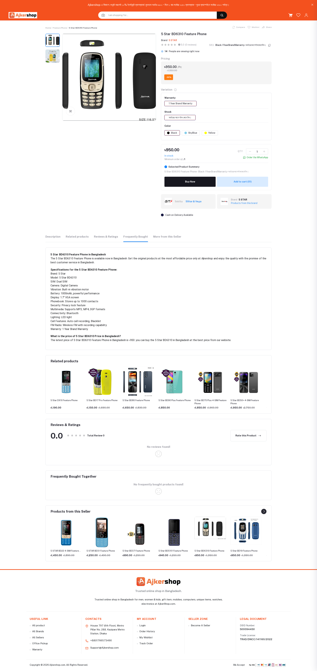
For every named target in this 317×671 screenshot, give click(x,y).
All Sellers (37, 637)
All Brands (37, 631)
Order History (146, 631)
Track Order (145, 643)
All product (37, 625)
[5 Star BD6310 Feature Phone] (174, 528)
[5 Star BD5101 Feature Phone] (138, 532)
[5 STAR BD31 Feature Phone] (66, 532)
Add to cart (243, 181)
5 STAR (173, 40)
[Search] (222, 15)
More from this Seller (167, 236)
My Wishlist (145, 637)
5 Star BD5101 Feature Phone (137, 551)
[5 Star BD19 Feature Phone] (210, 531)
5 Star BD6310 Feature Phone (173, 551)
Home (48, 28)
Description (52, 236)
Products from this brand (244, 203)
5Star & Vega (193, 201)
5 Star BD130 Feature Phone (244, 400)
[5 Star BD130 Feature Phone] (246, 529)
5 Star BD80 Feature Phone (100, 400)
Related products (77, 236)
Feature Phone (60, 28)
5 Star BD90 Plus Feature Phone (139, 400)
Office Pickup (39, 643)
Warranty (36, 649)
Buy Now (190, 181)
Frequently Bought (135, 236)
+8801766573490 (101, 640)
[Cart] (290, 15)
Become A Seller (199, 625)
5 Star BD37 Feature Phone (100, 551)
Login (141, 625)
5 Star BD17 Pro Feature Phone (66, 400)
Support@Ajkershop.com (104, 647)
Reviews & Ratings (106, 236)
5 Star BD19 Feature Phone (208, 551)
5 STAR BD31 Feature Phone (65, 551)
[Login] (306, 15)
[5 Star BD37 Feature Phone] (102, 532)
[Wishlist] (298, 15)
